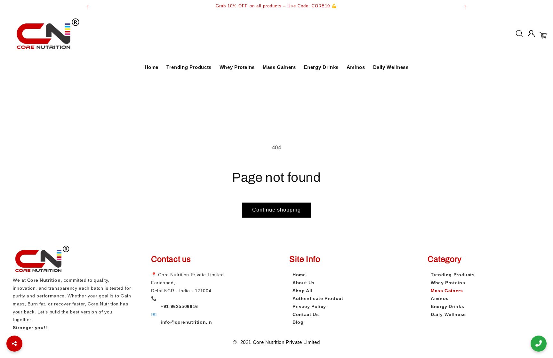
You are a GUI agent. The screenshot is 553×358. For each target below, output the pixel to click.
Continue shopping (276, 209)
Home (152, 67)
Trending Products (189, 67)
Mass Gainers (279, 67)
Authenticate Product (318, 298)
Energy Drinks (321, 67)
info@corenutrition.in (186, 322)
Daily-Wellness (448, 314)
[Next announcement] (465, 6)
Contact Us (306, 314)
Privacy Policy (309, 306)
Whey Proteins (237, 67)
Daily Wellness (391, 67)
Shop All (302, 290)
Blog (298, 322)
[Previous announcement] (88, 6)
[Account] (531, 35)
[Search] (519, 35)
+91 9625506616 (179, 306)
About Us (304, 282)
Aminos (356, 67)
